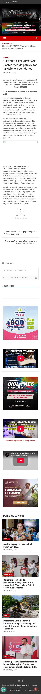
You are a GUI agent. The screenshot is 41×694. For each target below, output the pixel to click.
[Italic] (6, 277)
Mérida (6, 57)
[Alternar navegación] (5, 38)
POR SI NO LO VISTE (13, 516)
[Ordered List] (14, 277)
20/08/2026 (7, 550)
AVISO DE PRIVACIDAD (13, 690)
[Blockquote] (20, 277)
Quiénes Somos (33, 690)
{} (28, 277)
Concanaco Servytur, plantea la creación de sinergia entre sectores (20, 242)
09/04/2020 (7, 73)
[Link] (25, 277)
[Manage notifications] (35, 689)
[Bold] (4, 277)
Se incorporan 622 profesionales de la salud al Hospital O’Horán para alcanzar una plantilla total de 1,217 (20, 664)
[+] (31, 277)
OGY (15, 73)
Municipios (8, 574)
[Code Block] (23, 277)
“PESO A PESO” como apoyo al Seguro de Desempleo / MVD (21, 233)
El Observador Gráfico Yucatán (26, 685)
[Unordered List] (17, 277)
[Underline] (9, 277)
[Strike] (12, 277)
